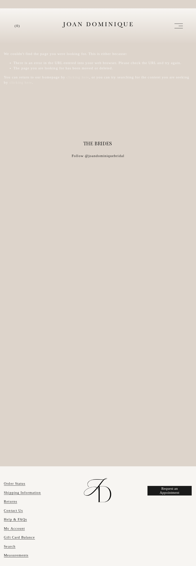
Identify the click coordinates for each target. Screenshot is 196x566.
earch (10, 546)
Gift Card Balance (19, 537)
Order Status (14, 483)
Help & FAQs (15, 519)
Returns (10, 501)
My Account (14, 528)
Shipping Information (22, 493)
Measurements (16, 555)
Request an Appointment (169, 491)
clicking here (77, 77)
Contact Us (13, 510)
